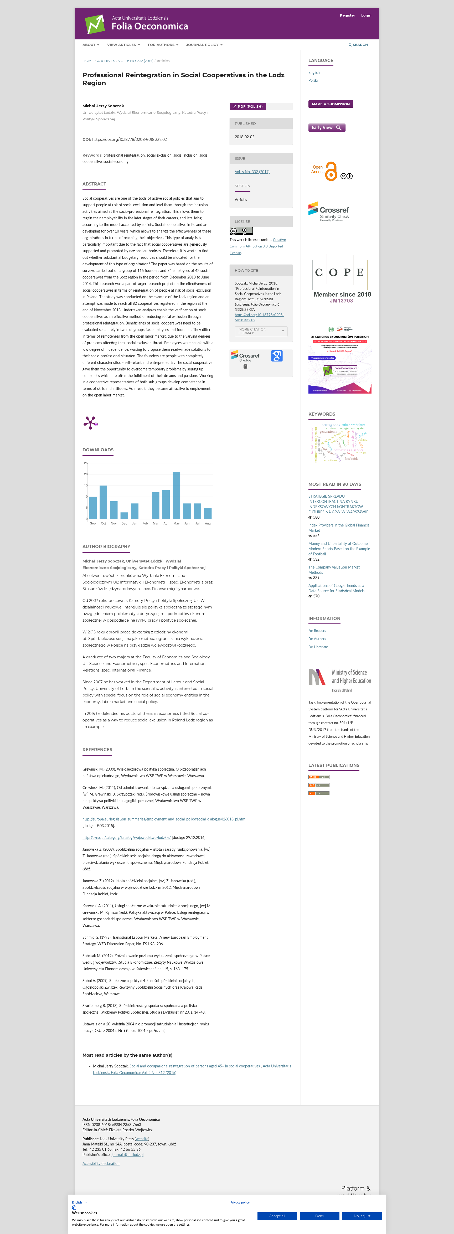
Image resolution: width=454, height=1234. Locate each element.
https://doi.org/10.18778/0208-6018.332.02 (129, 139)
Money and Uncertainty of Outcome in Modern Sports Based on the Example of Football (340, 549)
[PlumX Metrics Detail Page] (90, 422)
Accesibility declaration (101, 1164)
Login (366, 15)
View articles (122, 45)
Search (360, 45)
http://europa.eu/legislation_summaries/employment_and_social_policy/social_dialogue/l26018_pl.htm (163, 819)
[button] (79, 1202)
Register (347, 15)
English (314, 73)
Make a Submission (331, 104)
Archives (106, 61)
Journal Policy (203, 45)
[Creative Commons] (346, 180)
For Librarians (318, 647)
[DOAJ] (324, 180)
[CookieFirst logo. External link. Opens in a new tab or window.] (74, 1207)
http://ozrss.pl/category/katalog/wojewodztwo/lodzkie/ (126, 838)
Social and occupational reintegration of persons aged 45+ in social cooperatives (195, 1066)
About (89, 45)
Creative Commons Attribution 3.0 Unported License (258, 246)
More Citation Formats (252, 331)
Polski (313, 80)
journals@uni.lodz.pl (127, 1155)
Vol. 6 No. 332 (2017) (135, 61)
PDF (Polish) (250, 106)
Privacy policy (240, 1202)
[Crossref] (328, 222)
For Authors (162, 45)
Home (88, 61)
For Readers (317, 631)
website (142, 1139)
